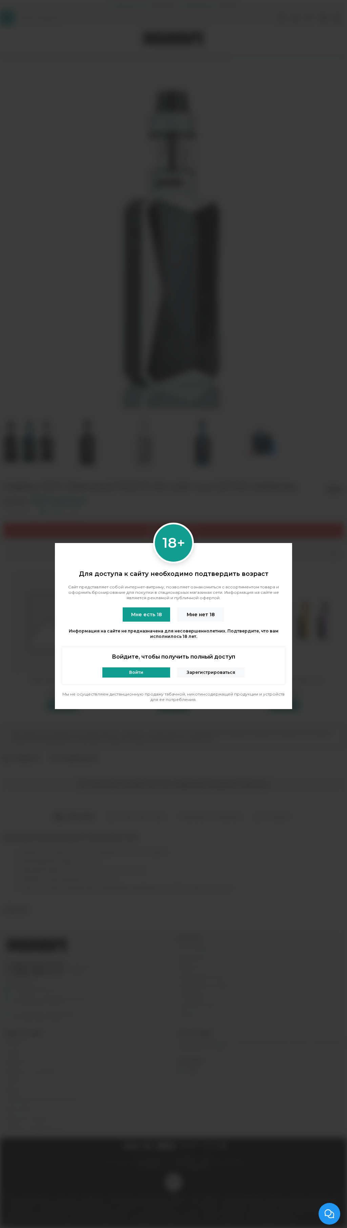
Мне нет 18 (201, 614)
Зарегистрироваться (211, 672)
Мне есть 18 (146, 614)
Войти (136, 672)
